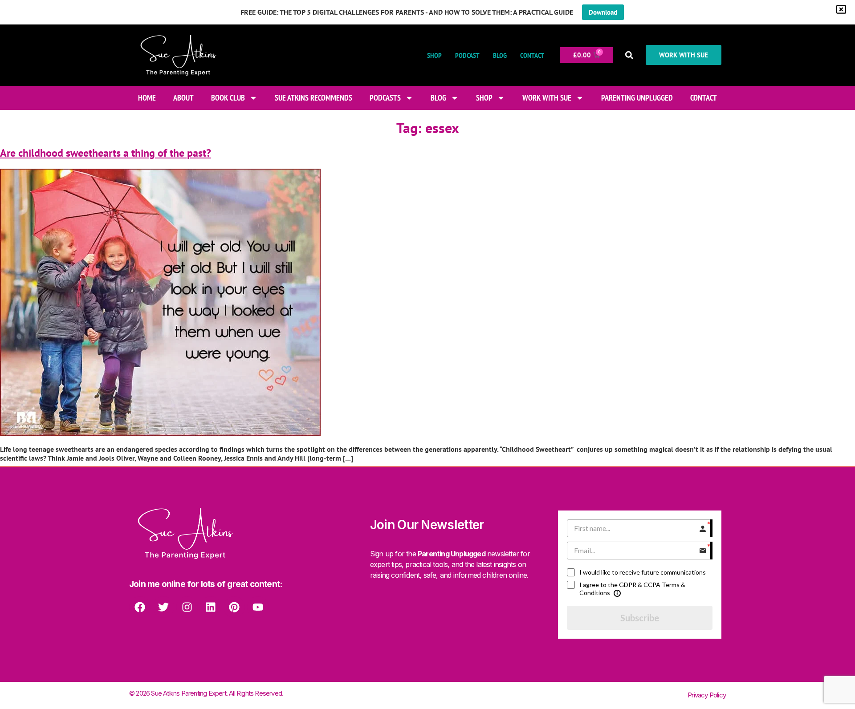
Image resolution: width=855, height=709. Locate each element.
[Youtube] (258, 607)
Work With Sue (546, 98)
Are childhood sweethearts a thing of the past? (105, 153)
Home (147, 98)
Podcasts (385, 98)
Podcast (467, 55)
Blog (500, 55)
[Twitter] (163, 607)
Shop (434, 55)
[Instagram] (187, 607)
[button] (629, 55)
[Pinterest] (234, 607)
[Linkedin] (210, 607)
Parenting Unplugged (637, 98)
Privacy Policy (707, 695)
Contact (532, 55)
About (183, 98)
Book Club (228, 98)
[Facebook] (140, 607)
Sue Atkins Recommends (313, 98)
